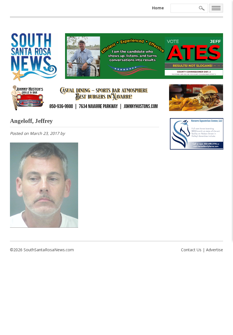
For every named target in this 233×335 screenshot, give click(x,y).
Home (158, 8)
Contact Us (191, 249)
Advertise (214, 249)
